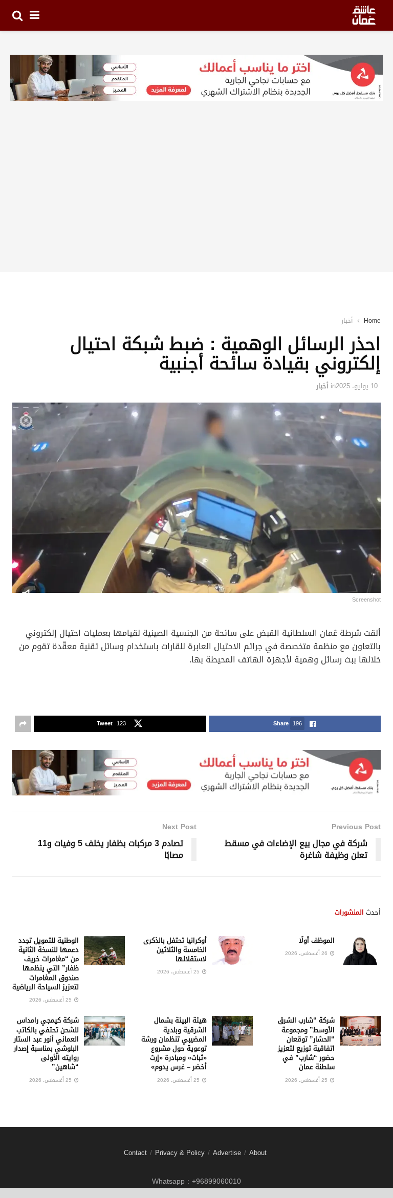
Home (372, 320)
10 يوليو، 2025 (357, 386)
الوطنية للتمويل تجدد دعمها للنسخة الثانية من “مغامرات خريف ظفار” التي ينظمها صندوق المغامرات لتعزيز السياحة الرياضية (45, 963)
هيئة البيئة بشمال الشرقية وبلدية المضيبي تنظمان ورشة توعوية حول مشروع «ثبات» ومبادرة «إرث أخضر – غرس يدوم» (174, 1043)
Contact (135, 1152)
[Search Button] (17, 15)
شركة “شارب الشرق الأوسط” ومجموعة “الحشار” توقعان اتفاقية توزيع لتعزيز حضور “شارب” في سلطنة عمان (306, 1043)
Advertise (227, 1152)
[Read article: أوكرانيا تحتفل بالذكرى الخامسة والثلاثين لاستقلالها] (232, 950)
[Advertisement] (196, 200)
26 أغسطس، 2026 (307, 953)
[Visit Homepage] (364, 15)
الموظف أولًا (317, 940)
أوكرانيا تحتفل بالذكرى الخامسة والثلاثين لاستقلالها (175, 949)
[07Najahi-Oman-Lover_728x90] (196, 78)
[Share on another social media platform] (23, 724)
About (258, 1152)
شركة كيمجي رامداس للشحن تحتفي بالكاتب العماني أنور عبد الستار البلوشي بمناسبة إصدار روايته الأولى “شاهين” (46, 1043)
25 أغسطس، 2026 (179, 972)
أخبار (347, 320)
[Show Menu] (34, 15)
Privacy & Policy (180, 1152)
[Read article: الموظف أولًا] (360, 950)
